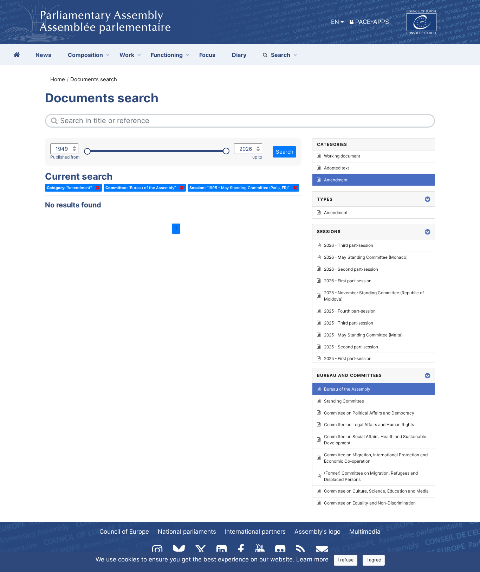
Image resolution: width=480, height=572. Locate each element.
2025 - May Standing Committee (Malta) (363, 335)
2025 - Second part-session (351, 346)
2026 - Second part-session (351, 269)
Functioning (167, 54)
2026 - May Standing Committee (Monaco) (366, 257)
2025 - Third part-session (348, 323)
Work (126, 54)
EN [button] (335, 21)
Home (57, 79)
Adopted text (336, 168)
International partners (255, 531)
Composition (85, 54)
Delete (96, 187)
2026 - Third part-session (348, 245)
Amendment (336, 179)
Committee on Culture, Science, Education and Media (376, 491)
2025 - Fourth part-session (350, 311)
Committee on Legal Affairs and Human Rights (369, 424)
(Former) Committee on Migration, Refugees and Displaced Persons (371, 476)
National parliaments (187, 531)
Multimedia (365, 531)
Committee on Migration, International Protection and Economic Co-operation (376, 458)
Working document (342, 156)
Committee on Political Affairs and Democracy (369, 413)
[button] (427, 199)
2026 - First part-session (347, 280)
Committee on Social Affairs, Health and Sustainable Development (375, 439)
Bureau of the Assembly (347, 389)
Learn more (312, 559)
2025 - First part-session (347, 358)
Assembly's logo (317, 531)
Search (280, 54)
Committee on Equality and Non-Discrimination (370, 503)
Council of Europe (124, 531)
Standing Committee (344, 401)
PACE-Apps (372, 21)
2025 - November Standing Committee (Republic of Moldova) (374, 296)
